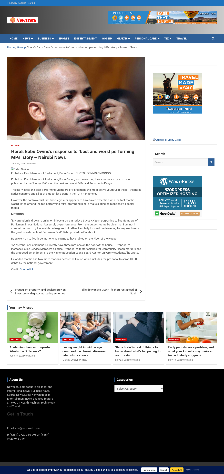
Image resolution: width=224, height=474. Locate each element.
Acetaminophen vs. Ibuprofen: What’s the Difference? (31, 349)
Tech (168, 38)
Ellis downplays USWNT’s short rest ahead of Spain (109, 291)
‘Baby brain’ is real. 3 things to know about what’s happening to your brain (138, 351)
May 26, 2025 (122, 359)
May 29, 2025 (69, 359)
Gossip (107, 38)
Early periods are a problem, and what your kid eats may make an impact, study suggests (191, 351)
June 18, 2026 (17, 355)
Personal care (146, 38)
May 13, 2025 (175, 359)
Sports (64, 38)
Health (122, 38)
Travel (181, 38)
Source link (27, 269)
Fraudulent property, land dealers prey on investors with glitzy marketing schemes (40, 291)
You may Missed (21, 308)
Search (211, 162)
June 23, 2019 (18, 163)
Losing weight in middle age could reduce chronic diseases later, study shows (84, 351)
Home (14, 38)
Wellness (15, 339)
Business (44, 38)
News (26, 38)
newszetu (31, 163)
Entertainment (85, 38)
